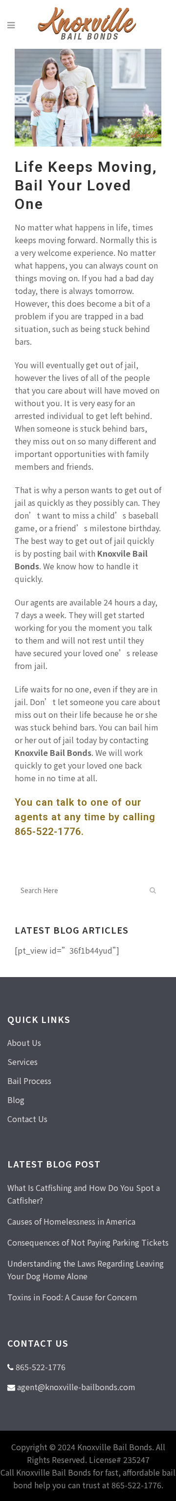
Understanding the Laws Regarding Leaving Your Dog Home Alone (85, 1269)
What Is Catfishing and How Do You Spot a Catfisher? (83, 1194)
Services (22, 1061)
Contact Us (27, 1118)
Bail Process (29, 1080)
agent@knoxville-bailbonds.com (76, 1387)
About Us (24, 1042)
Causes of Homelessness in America (71, 1221)
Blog (15, 1099)
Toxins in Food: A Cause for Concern (72, 1297)
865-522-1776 (48, 831)
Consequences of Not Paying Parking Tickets (88, 1242)
